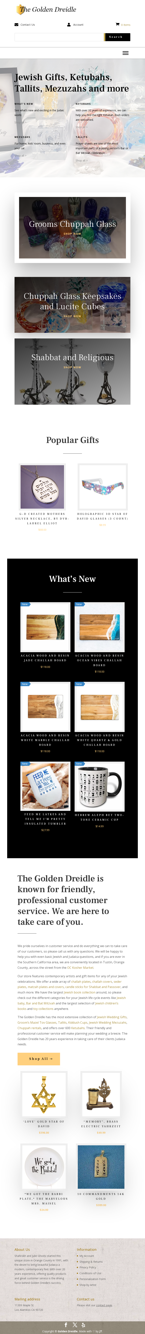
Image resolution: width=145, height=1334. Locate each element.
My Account (86, 1256)
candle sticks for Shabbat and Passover (93, 987)
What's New (24, 103)
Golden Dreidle (68, 1331)
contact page (104, 1305)
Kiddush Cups (77, 1022)
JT (100, 1331)
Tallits (62, 1022)
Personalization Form (92, 1279)
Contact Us (28, 24)
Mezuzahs (22, 137)
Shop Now (72, 233)
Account (78, 24)
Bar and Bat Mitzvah (40, 1003)
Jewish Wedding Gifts (112, 1017)
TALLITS (82, 137)
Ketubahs (83, 103)
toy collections (43, 1009)
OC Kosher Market (80, 968)
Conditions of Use (90, 1273)
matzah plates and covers (46, 987)
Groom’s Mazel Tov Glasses (37, 1022)
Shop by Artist (87, 1285)
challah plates (81, 982)
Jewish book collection (79, 992)
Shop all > (20, 122)
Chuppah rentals (29, 1028)
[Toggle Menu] (126, 53)
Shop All (38, 1059)
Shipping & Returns (91, 1261)
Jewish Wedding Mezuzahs (107, 1022)
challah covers (102, 982)
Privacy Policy (87, 1267)
